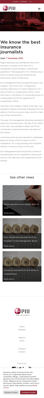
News (22, 341)
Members (22, 330)
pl (31, 1)
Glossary (22, 349)
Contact (22, 352)
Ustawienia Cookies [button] (11, 392)
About (22, 327)
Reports (22, 338)
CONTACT (16, 1)
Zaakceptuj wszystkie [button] (29, 392)
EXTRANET (23, 1)
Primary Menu (39, 9)
